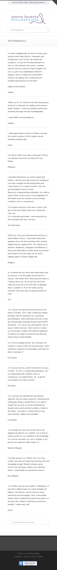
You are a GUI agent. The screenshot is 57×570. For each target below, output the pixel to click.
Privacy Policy (33, 554)
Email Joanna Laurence (37, 2)
